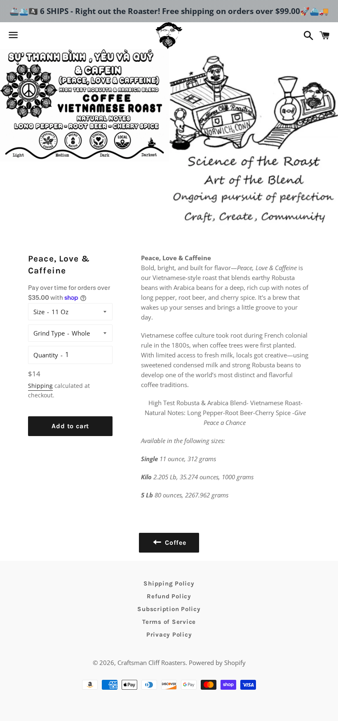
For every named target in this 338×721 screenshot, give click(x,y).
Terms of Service (169, 621)
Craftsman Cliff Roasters (151, 662)
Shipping (40, 386)
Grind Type (49, 333)
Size (39, 312)
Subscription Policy (168, 609)
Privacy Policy (169, 634)
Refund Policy (169, 596)
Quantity (45, 355)
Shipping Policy (168, 583)
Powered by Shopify (217, 662)
